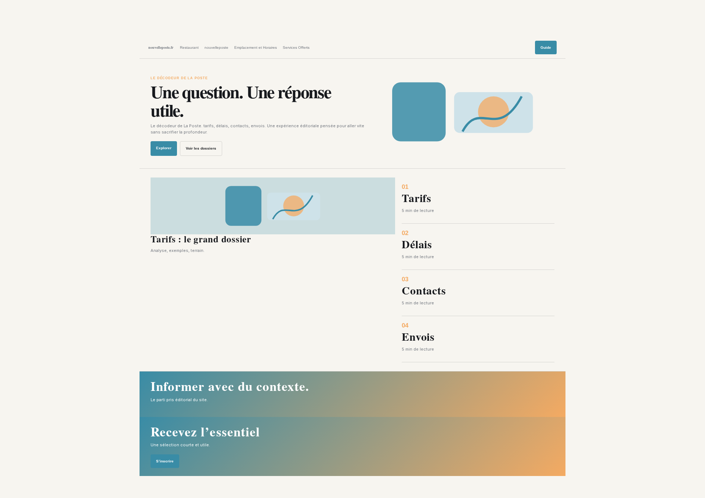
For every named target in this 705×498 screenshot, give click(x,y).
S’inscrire (165, 461)
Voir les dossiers (201, 148)
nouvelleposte (216, 47)
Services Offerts (296, 47)
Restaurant (189, 47)
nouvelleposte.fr (160, 47)
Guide (545, 47)
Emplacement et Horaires (255, 47)
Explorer (163, 148)
